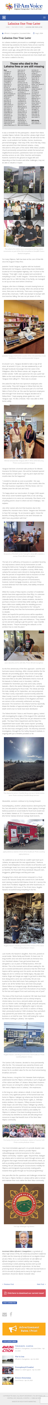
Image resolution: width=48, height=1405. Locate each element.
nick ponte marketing (28, 1402)
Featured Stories (17, 27)
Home (7, 27)
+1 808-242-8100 (35, 1398)
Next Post (41, 1284)
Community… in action (24, 1346)
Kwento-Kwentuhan (23, 1378)
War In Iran (19, 1356)
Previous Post (8, 1284)
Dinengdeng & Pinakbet (24, 1367)
